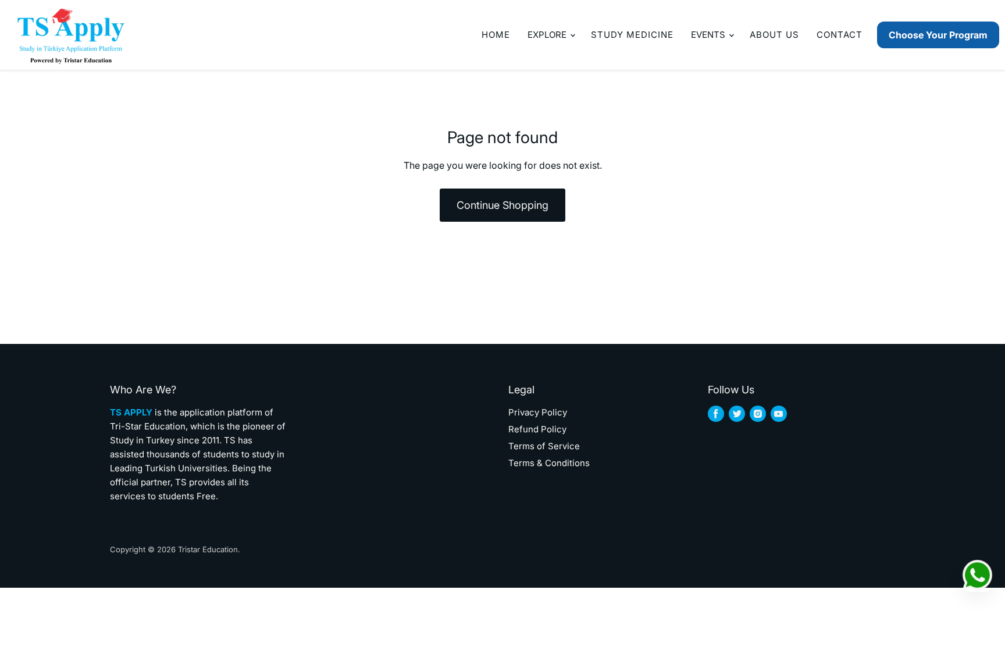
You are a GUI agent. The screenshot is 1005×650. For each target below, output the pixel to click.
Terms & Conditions (549, 462)
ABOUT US (774, 34)
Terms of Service (544, 446)
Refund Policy (537, 429)
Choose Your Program (938, 35)
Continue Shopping (502, 205)
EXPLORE (548, 34)
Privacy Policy (537, 412)
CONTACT (840, 34)
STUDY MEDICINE (632, 34)
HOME (496, 34)
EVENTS (709, 34)
